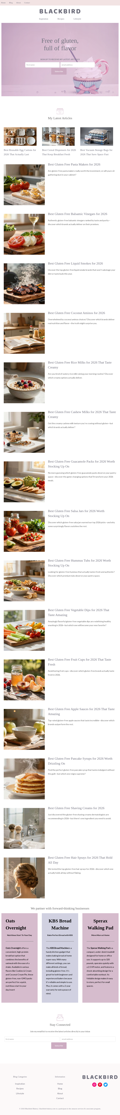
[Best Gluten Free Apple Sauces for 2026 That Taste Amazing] (24, 748)
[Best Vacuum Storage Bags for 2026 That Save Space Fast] (96, 143)
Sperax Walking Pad (100, 948)
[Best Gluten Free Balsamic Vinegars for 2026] (24, 253)
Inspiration (43, 19)
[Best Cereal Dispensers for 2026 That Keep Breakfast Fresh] (58, 143)
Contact (27, 3)
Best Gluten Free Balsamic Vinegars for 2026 (77, 214)
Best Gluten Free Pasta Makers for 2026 (74, 164)
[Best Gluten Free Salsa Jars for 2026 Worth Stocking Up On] (24, 550)
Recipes (61, 19)
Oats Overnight (13, 948)
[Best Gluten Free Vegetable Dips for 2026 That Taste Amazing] (24, 649)
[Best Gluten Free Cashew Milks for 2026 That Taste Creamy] (24, 451)
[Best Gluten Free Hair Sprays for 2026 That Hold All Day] (24, 896)
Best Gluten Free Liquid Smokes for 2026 (75, 263)
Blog (11, 3)
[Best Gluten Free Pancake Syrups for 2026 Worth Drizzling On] (24, 797)
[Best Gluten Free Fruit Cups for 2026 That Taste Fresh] (24, 698)
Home (3, 3)
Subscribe (59, 71)
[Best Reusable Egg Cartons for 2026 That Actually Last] (20, 143)
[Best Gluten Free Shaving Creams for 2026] (24, 847)
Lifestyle (77, 19)
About (18, 3)
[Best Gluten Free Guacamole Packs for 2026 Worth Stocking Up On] (24, 500)
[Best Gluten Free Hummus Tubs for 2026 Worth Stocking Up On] (24, 599)
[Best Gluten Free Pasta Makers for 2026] (24, 203)
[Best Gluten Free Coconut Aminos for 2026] (24, 352)
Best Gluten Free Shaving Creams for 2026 (76, 808)
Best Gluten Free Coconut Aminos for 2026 (76, 313)
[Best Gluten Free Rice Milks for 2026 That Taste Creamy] (24, 401)
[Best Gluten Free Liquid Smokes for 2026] (24, 302)
